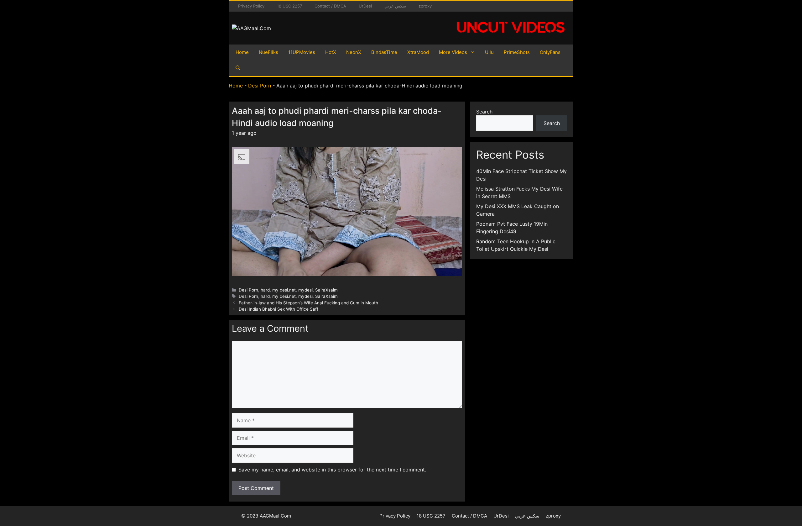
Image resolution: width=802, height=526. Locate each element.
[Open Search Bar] (238, 68)
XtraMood (418, 52)
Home (242, 52)
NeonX (353, 52)
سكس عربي (395, 5)
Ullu (489, 52)
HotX (330, 52)
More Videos (453, 52)
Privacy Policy (251, 5)
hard (265, 289)
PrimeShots (517, 52)
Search (484, 111)
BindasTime (384, 52)
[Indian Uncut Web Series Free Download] (510, 36)
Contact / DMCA (330, 5)
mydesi (305, 289)
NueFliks (268, 52)
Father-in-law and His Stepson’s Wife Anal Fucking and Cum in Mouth (308, 302)
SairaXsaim (326, 289)
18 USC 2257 (289, 5)
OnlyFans (550, 52)
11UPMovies (301, 52)
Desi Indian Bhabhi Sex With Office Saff (278, 309)
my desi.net (284, 289)
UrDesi (365, 5)
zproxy (425, 5)
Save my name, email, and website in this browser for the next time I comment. (332, 469)
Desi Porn (259, 85)
